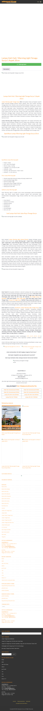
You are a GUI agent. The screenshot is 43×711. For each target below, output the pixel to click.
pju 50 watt (4, 568)
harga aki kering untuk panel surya (8, 585)
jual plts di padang (5, 590)
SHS (39, 336)
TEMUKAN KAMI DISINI (21, 701)
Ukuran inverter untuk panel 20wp (8, 580)
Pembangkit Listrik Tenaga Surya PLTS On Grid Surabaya (12, 646)
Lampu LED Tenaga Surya (7, 510)
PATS (28, 336)
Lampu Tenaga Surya (6, 517)
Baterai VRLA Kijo (5, 491)
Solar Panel (4, 534)
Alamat (3, 565)
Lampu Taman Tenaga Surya (7, 515)
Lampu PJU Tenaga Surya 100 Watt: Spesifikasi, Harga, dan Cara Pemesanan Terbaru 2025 (19, 643)
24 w (3, 575)
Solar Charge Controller (6, 529)
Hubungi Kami (22, 64)
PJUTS (35, 336)
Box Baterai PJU (5, 505)
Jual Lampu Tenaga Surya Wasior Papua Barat (10, 648)
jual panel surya (5, 588)
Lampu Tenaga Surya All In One (8, 522)
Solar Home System (5, 532)
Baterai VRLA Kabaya (6, 489)
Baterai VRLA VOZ (5, 503)
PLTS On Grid (4, 527)
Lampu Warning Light (6, 524)
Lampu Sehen (4, 512)
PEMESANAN (28, 701)
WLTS (31, 336)
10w (2, 572)
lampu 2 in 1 (4, 577)
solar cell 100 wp (5, 563)
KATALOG (14, 701)
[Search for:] (21, 606)
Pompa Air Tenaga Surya (15, 300)
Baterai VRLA (4, 486)
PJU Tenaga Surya (34, 296)
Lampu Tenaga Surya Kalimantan (8, 638)
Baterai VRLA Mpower (6, 493)
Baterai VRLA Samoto (6, 498)
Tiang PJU (3, 536)
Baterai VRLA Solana (5, 501)
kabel (3, 561)
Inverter (3, 508)
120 (2, 570)
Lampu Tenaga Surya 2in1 (7, 520)
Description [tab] (6, 69)
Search (14, 654)
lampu (3, 558)
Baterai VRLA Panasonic (6, 496)
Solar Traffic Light (21, 298)
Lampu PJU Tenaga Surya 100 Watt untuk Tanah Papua (12, 641)
